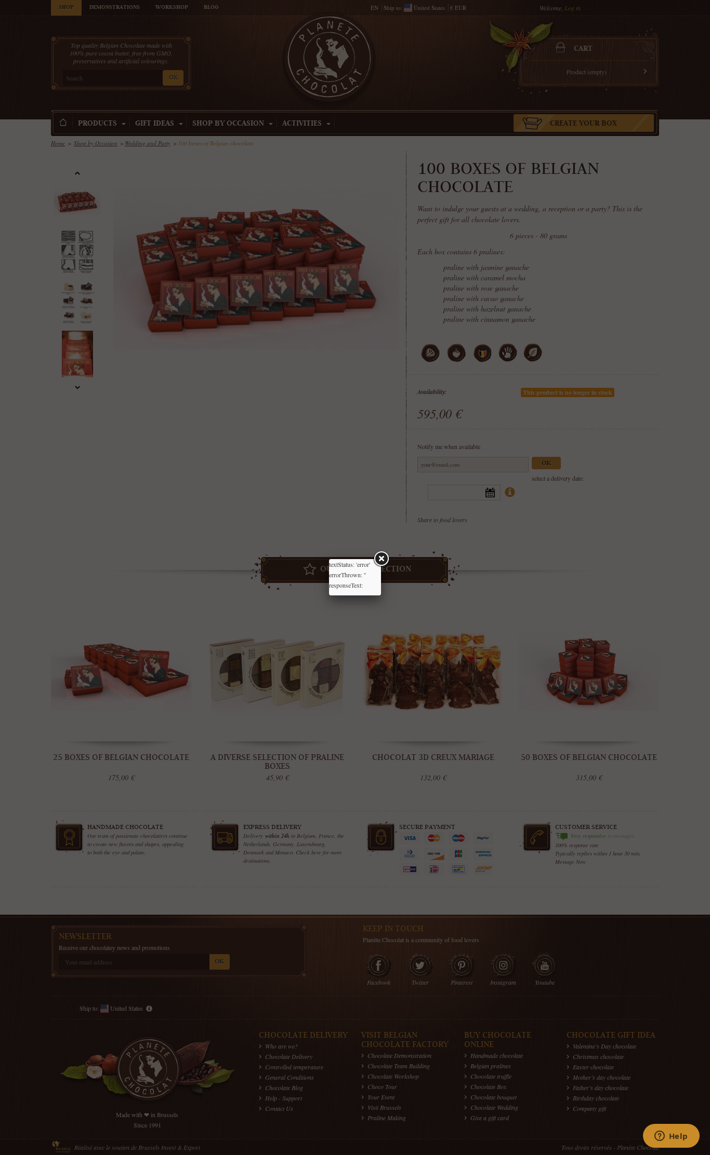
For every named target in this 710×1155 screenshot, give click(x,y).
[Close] (381, 559)
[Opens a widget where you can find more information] (671, 1137)
